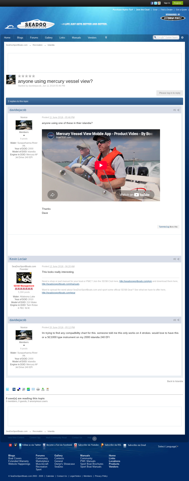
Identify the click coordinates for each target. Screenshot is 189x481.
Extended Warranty (18, 461)
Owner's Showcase (64, 464)
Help (89, 437)
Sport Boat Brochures (91, 464)
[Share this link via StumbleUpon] (28, 389)
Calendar (50, 476)
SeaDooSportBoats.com (17, 431)
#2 (175, 259)
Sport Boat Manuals (91, 466)
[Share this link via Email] (33, 389)
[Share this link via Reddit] (23, 389)
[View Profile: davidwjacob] (24, 125)
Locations (114, 461)
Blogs (20, 37)
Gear (155, 10)
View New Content (16, 437)
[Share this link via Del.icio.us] (18, 389)
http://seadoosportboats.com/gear (58, 292)
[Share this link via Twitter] (7, 389)
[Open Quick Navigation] (106, 37)
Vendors (92, 37)
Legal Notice (75, 476)
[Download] (42, 389)
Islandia (51, 431)
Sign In (167, 3)
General (58, 461)
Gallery (49, 37)
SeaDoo (58, 466)
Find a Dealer (167, 10)
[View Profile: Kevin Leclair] (24, 277)
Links (62, 37)
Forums (34, 37)
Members (88, 476)
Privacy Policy (101, 476)
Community (42, 458)
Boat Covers (15, 458)
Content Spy (35, 437)
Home (7, 37)
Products (114, 464)
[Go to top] (94, 438)
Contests (59, 458)
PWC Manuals (88, 461)
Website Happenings (19, 464)
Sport (39, 469)
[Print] (38, 389)
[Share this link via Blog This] (47, 389)
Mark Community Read (56, 437)
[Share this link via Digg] (14, 389)
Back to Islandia (175, 381)
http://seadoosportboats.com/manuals (60, 284)
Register (177, 3)
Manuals (76, 37)
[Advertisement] (95, 62)
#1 (175, 110)
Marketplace (42, 461)
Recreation (37, 431)
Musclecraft (42, 464)
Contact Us (77, 437)
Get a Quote (181, 10)
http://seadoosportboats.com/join (135, 281)
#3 (175, 320)
